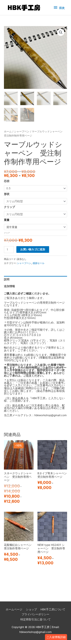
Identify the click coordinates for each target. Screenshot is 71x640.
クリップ (9, 206)
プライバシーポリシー (35, 614)
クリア (7, 233)
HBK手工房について (52, 609)
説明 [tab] (6, 279)
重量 (6, 219)
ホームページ (14, 609)
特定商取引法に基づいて (35, 619)
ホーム (8, 131)
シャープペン (21, 131)
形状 (6, 194)
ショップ (31, 609)
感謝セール (38, 263)
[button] (56, 637)
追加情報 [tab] (9, 286)
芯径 (6, 181)
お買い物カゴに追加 (32, 249)
